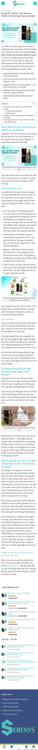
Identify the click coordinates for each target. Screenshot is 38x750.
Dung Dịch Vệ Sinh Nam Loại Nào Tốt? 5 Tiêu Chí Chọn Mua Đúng (20, 677)
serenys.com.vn (13, 565)
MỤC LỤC (5, 104)
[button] (3, 3)
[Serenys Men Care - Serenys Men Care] (19, 3)
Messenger (26, 749)
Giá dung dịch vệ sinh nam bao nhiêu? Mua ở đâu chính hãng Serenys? (19, 121)
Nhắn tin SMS (34, 749)
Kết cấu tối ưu (11, 113)
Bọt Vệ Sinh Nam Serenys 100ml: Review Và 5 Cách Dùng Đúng (21, 653)
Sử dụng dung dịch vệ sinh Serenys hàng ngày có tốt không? (19, 116)
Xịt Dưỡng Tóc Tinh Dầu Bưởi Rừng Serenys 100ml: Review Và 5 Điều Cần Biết (21, 661)
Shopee (4, 748)
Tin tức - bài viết (6, 11)
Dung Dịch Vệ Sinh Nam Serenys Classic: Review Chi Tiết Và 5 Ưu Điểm (21, 669)
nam (13, 323)
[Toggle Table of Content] (33, 104)
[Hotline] (19, 746)
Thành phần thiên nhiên (14, 111)
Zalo (12, 749)
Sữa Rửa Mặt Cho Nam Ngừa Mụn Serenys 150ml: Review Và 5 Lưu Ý (21, 646)
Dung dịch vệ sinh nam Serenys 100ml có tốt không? (17, 108)
